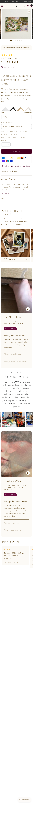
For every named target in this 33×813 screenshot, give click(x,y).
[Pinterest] (12, 62)
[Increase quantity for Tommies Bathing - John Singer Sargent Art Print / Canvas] (9, 144)
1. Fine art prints (9, 259)
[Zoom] (28, 11)
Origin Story (5, 199)
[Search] (24, 6)
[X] (10, 62)
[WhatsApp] (15, 62)
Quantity (4, 140)
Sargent (13, 184)
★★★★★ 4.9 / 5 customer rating (16, 1)
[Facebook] (7, 62)
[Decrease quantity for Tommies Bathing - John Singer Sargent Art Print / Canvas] (2, 144)
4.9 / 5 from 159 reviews (11, 59)
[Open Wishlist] (27, 6)
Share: (3, 62)
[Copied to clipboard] (17, 62)
